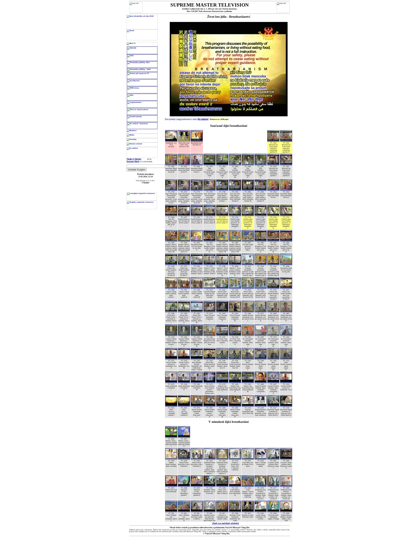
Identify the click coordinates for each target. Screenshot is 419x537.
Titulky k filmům (134, 159)
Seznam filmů (133, 161)
